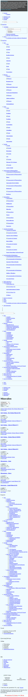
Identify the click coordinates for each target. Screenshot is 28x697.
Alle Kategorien (7, 305)
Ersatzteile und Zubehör (14, 603)
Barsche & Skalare (13, 508)
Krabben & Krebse (10, 318)
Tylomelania (12, 502)
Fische (7, 320)
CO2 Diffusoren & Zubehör (15, 550)
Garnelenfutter (9, 335)
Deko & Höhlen (10, 363)
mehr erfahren (8, 9)
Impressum (5, 666)
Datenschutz (6, 664)
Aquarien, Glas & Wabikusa (12, 362)
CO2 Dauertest (12, 549)
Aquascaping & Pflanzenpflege (10, 170)
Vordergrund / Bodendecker (12, 327)
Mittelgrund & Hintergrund (12, 326)
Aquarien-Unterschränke (14, 599)
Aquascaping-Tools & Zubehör (13, 349)
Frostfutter (8, 333)
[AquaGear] (3, 24)
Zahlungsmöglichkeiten (8, 649)
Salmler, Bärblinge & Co (14, 515)
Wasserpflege (6, 197)
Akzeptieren (3, 9)
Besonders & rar (10, 324)
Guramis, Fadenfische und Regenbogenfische (15, 511)
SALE (4, 300)
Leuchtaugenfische (13, 514)
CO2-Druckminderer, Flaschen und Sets (18, 551)
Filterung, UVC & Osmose (12, 344)
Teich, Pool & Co (7, 281)
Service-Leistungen (7, 298)
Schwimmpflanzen (10, 329)
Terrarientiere (9, 322)
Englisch (8, 14)
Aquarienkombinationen (14, 602)
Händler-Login (6, 16)
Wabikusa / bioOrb (13, 598)
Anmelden (10, 31)
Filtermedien (12, 566)
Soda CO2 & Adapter (14, 553)
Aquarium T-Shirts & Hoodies (13, 368)
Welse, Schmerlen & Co (14, 517)
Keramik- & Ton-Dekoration (15, 606)
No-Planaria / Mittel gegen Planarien (17, 588)
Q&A (4, 299)
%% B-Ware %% (7, 282)
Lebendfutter (9, 336)
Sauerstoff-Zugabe (13, 575)
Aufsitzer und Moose (11, 328)
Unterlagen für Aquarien (14, 600)
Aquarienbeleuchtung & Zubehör (13, 376)
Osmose (8, 357)
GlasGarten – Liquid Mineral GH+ (9, 485)
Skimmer (11, 562)
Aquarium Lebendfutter (14, 537)
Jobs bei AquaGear (7, 659)
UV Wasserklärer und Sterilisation (17, 564)
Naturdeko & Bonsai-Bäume (15, 608)
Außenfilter (11, 558)
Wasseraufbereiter (10, 358)
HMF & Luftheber (13, 555)
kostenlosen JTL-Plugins (12, 695)
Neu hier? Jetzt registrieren (12, 35)
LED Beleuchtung (13, 545)
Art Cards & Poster (10, 372)
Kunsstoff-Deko (13, 607)
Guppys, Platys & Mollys (15, 509)
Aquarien (11, 597)
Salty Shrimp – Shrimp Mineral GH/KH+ (11, 437)
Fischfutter (8, 332)
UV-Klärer (8, 377)
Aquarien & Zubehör (8, 229)
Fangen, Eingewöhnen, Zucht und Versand (16, 366)
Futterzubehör (9, 338)
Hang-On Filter (12, 560)
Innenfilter (11, 559)
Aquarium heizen (13, 571)
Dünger (8, 348)
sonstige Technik (10, 345)
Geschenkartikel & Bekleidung (10, 255)
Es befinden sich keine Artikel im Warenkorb (16, 38)
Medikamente (9, 354)
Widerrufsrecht (6, 667)
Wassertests (8, 359)
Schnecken (8, 319)
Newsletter (5, 18)
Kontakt (5, 19)
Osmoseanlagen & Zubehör (15, 568)
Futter (4, 106)
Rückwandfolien (13, 610)
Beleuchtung (9, 341)
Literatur (8, 369)
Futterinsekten (12, 539)
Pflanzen (5, 74)
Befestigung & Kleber (14, 581)
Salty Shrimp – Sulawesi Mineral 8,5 (9, 449)
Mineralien (8, 355)
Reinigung (8, 364)
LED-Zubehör (12, 546)
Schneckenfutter (10, 337)
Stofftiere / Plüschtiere (11, 371)
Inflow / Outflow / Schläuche (15, 557)
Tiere (4, 42)
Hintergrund (12, 526)
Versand (21, 687)
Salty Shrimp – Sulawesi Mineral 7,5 (9, 425)
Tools (10, 580)
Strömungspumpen (13, 563)
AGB (4, 663)
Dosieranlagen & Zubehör (15, 573)
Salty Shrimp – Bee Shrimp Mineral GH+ (11, 412)
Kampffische (12, 513)
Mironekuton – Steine (6, 461)
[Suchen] (17, 22)
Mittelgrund (12, 524)
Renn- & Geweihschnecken (15, 504)
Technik (5, 144)
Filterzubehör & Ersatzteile (15, 567)
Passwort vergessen (10, 34)
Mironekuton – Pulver (6, 473)
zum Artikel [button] (3, 419)
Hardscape (8, 351)
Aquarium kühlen (13, 572)
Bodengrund (9, 350)
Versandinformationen (8, 633)
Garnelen (8, 317)
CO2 (7, 342)
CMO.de (22, 695)
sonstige (11, 505)
